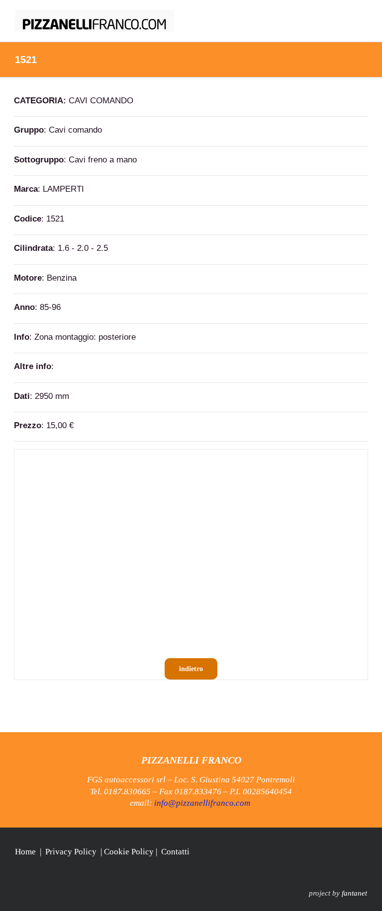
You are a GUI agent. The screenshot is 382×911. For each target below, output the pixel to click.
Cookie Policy (129, 851)
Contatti (175, 851)
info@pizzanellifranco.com (202, 803)
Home (25, 851)
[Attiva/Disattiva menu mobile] (363, 15)
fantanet (354, 893)
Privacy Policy (70, 851)
